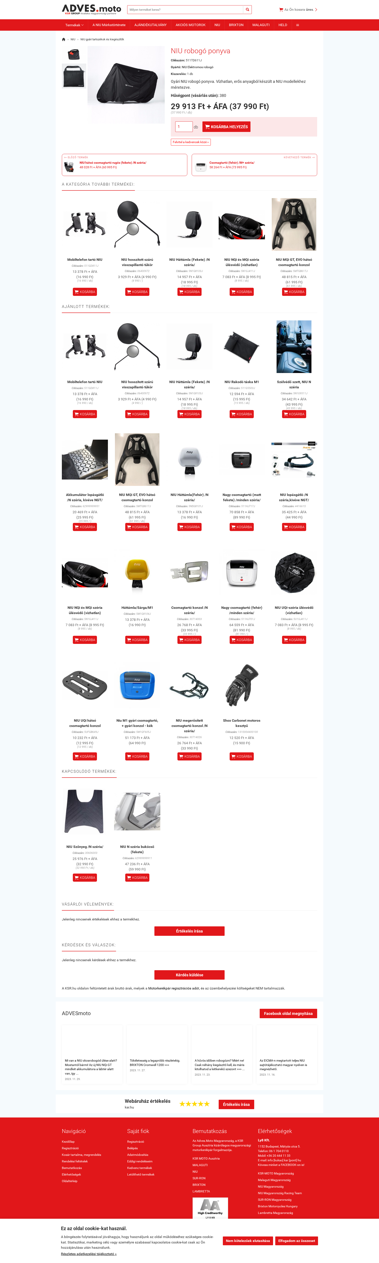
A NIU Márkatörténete (109, 25)
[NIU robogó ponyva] (74, 54)
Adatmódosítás (137, 1154)
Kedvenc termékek (139, 1168)
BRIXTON (236, 25)
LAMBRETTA (201, 1191)
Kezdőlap (68, 1141)
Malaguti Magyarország (274, 1180)
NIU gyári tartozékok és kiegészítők (102, 39)
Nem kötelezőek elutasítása (248, 1241)
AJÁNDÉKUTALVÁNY (150, 25)
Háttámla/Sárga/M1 (137, 608)
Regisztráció (70, 1148)
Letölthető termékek (140, 1174)
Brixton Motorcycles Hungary (278, 1206)
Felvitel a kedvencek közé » (191, 142)
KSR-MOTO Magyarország (276, 1173)
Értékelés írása (189, 931)
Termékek (74, 25)
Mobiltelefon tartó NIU (84, 260)
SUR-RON (199, 1178)
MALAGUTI (261, 25)
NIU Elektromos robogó (197, 67)
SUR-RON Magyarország (274, 1199)
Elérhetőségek (71, 1174)
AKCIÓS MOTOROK (191, 25)
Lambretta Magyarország (275, 1213)
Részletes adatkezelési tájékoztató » (89, 1254)
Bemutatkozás (72, 1168)
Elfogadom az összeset (296, 1241)
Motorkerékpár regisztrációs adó (173, 988)
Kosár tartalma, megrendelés (81, 1154)
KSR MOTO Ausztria (206, 1158)
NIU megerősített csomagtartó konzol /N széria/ (189, 725)
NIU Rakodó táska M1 (242, 382)
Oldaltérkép (69, 1181)
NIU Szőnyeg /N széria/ (84, 847)
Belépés (132, 1148)
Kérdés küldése (189, 975)
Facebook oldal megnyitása (288, 1013)
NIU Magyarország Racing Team (280, 1193)
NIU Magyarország (271, 1186)
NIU (217, 25)
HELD (283, 25)
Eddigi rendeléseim (139, 1161)
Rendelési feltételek (75, 1161)
